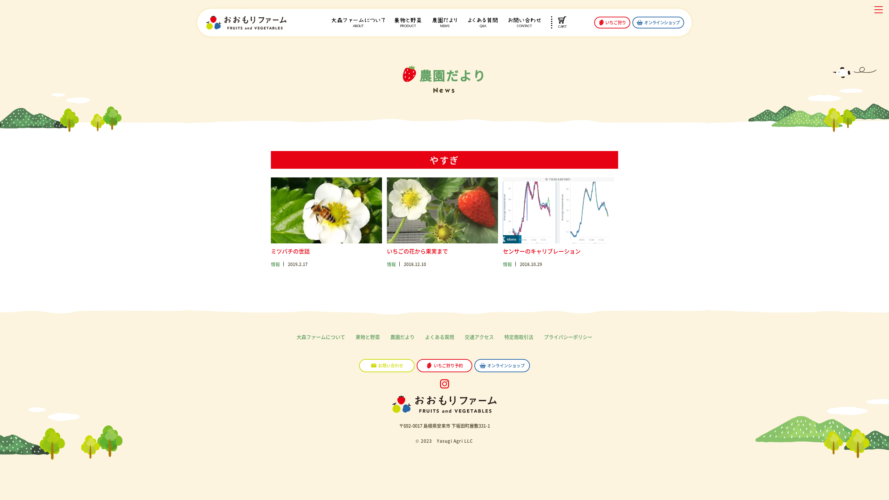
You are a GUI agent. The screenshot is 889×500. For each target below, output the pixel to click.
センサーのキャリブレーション (542, 251)
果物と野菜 (408, 22)
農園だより (445, 22)
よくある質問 (482, 22)
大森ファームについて (321, 336)
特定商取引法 (518, 336)
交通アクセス (479, 336)
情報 (275, 264)
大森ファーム (358, 22)
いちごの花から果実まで (417, 251)
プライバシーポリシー (568, 336)
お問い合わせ (524, 22)
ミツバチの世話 (290, 251)
